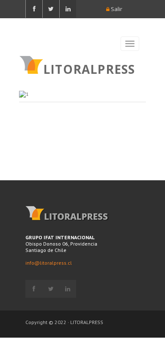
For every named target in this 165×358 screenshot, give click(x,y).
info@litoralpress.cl (48, 263)
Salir (116, 9)
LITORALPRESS (89, 68)
